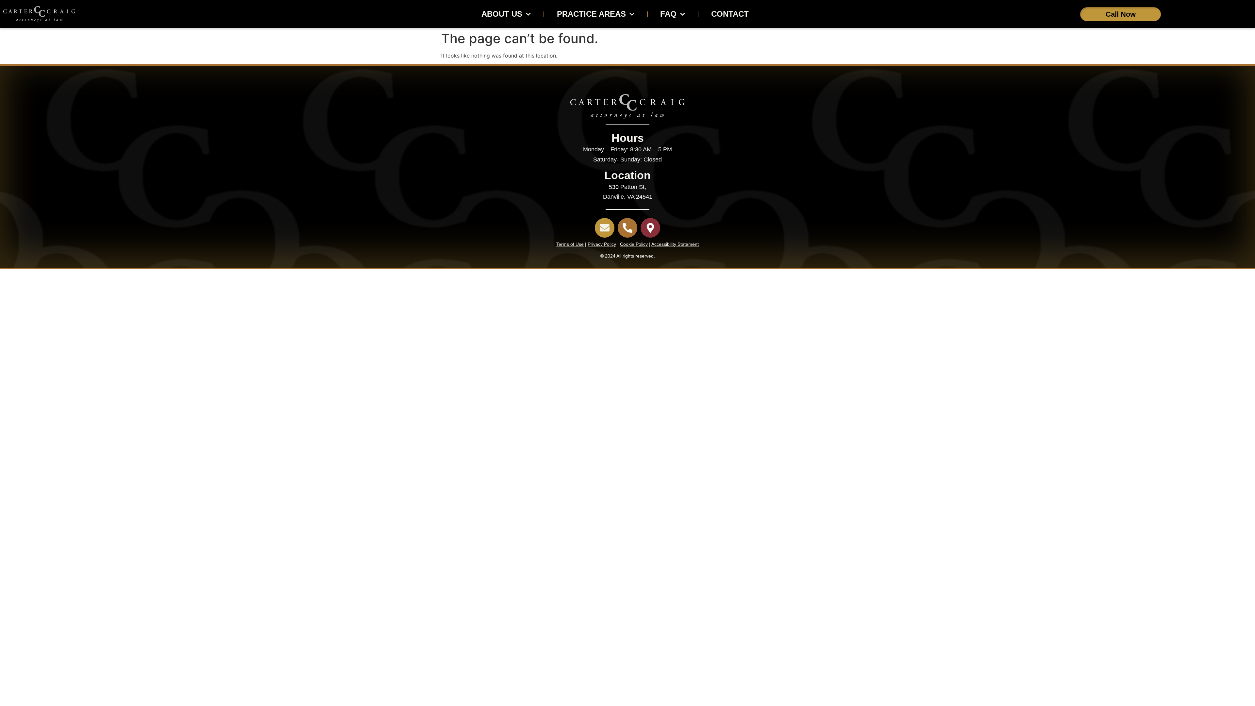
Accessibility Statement (675, 244)
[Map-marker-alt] (650, 228)
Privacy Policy (602, 244)
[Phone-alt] (627, 228)
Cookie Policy (634, 244)
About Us (501, 13)
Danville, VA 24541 (627, 196)
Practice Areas (591, 13)
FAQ (668, 13)
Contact (730, 13)
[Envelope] (604, 228)
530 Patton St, (627, 187)
